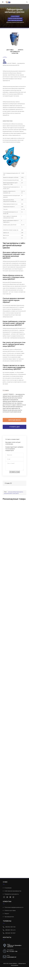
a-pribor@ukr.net (11, 957)
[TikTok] (13, 897)
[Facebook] (4, 897)
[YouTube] (10, 897)
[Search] (27, 2)
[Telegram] (7, 897)
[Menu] (2, 2)
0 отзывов (6, 390)
